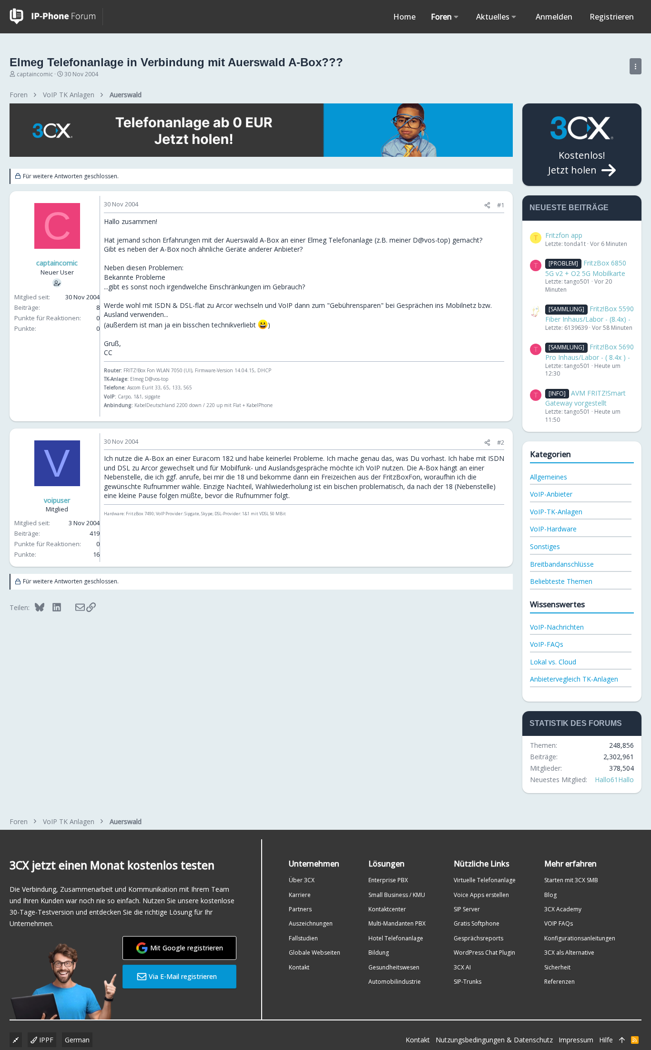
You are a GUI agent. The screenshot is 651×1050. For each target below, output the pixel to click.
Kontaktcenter (387, 909)
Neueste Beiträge (569, 208)
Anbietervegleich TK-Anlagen (574, 678)
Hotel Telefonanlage (395, 938)
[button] (456, 16)
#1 (500, 205)
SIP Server (467, 909)
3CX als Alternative (569, 952)
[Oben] (622, 1040)
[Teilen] (487, 205)
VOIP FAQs (558, 923)
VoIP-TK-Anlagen (556, 511)
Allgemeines (548, 476)
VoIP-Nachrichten (557, 627)
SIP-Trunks (467, 982)
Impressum (576, 1039)
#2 (500, 442)
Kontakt (299, 967)
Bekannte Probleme (134, 277)
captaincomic (35, 74)
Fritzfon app (563, 235)
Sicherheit (557, 967)
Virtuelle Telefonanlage (485, 880)
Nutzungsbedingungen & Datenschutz (494, 1039)
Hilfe (606, 1039)
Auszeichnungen (311, 923)
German (77, 1039)
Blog (550, 895)
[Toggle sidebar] (635, 66)
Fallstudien (303, 938)
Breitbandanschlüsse (562, 564)
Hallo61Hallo (614, 779)
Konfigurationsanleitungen (579, 938)
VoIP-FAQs (546, 644)
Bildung (378, 952)
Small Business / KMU (396, 895)
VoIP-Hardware (553, 528)
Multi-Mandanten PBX (397, 923)
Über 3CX (302, 880)
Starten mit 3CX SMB (571, 880)
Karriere (300, 895)
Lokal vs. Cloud (553, 661)
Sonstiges (545, 546)
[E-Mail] (73, 607)
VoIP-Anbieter (551, 494)
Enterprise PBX (388, 880)
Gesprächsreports (478, 938)
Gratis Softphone (476, 923)
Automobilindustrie (394, 982)
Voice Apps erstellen (481, 895)
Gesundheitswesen (393, 967)
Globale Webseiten (314, 952)
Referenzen (559, 982)
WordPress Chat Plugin (484, 952)
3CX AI (462, 967)
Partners (300, 909)
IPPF (45, 1039)
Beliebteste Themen (561, 581)
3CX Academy (562, 909)
